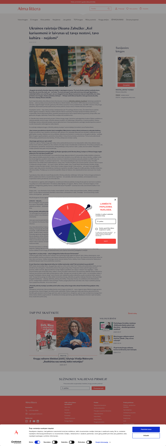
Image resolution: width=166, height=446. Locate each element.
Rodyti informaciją (102, 442)
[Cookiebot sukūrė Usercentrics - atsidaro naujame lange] (16, 442)
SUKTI (106, 241)
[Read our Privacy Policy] (115, 232)
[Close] (115, 199)
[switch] (55, 442)
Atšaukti (146, 435)
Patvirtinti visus (146, 429)
